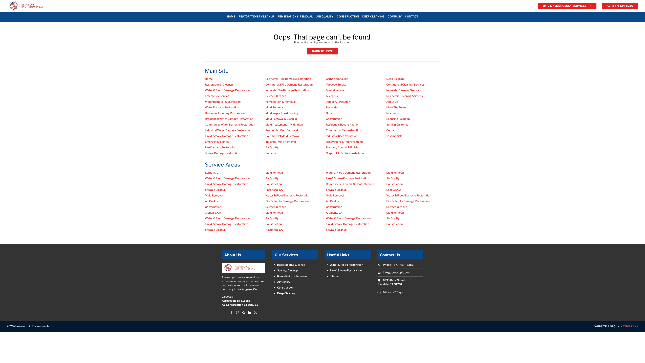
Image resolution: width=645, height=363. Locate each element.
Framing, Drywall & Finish (342, 147)
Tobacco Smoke (336, 84)
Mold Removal (274, 107)
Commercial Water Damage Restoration (230, 124)
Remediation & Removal (280, 101)
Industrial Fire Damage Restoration (287, 90)
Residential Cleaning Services (404, 96)
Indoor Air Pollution (338, 101)
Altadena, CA (334, 212)
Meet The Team (396, 107)
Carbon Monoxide (337, 78)
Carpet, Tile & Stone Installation (345, 153)
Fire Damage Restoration (220, 147)
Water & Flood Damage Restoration (227, 90)
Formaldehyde (335, 90)
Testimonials (394, 136)
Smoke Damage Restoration (222, 153)
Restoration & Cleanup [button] (256, 16)
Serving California (397, 124)
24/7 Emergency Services (567, 5)
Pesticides (332, 107)
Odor (329, 113)
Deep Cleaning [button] (373, 16)
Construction (334, 118)
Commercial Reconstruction (343, 130)
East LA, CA (393, 189)
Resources (392, 113)
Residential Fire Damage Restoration (288, 78)
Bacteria (270, 153)
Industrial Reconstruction (341, 136)
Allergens (332, 96)
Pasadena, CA (274, 189)
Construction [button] (348, 16)
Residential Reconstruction (342, 124)
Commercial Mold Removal (282, 136)
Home (231, 16)
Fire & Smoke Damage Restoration (226, 136)
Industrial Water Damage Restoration (228, 130)
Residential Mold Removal (281, 130)
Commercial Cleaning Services (405, 84)
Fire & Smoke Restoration (346, 270)
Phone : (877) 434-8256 (398, 264)
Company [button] (395, 16)
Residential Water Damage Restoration (229, 118)
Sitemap (335, 276)
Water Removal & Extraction (223, 101)
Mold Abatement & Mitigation (284, 124)
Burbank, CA (213, 172)
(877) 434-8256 (622, 5)
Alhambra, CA (274, 229)
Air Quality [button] (324, 16)
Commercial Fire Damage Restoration (289, 84)
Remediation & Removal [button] (295, 16)
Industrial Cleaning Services (403, 90)
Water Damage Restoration (222, 107)
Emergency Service (217, 96)
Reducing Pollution (398, 118)
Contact (411, 16)
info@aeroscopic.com (397, 272)
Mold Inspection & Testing (281, 113)
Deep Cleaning (395, 78)
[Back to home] (25, 6)
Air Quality (271, 147)
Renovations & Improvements (344, 141)
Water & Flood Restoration (346, 264)
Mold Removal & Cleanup (281, 118)
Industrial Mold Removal (280, 141)
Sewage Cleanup (275, 96)
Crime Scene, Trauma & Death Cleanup (350, 184)
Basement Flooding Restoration (225, 113)
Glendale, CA (213, 212)
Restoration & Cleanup (219, 84)
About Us (392, 101)
